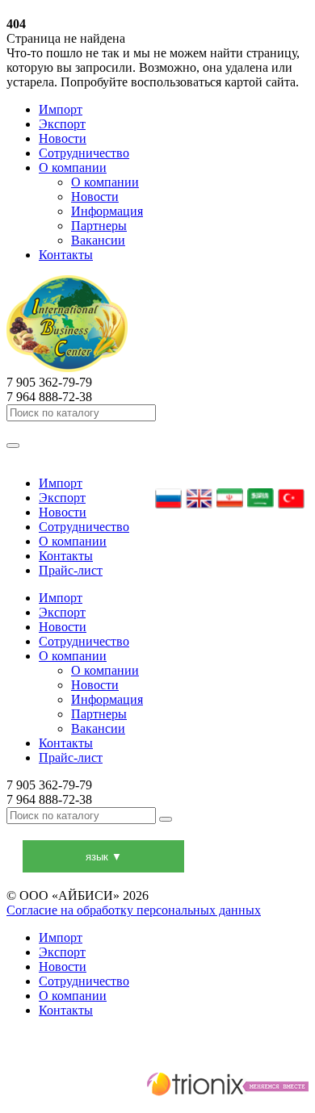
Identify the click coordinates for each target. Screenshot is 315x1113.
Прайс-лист (71, 570)
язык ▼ (104, 857)
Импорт (60, 109)
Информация (107, 211)
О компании (73, 167)
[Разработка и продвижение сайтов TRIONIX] (157, 1086)
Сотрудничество (84, 153)
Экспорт (62, 124)
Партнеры (99, 225)
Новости (62, 138)
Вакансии (98, 240)
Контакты (66, 255)
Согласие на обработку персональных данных (133, 910)
